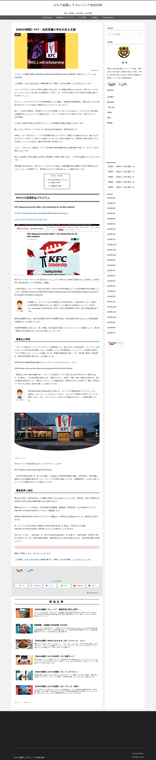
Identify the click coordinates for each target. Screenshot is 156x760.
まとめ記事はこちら (79, 83)
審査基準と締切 (56, 186)
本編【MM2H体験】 (32, 83)
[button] (92, 585)
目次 (53, 176)
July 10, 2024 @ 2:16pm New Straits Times (31, 219)
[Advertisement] (125, 143)
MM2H (19, 576)
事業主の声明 (55, 182)
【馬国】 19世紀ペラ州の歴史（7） (121, 172)
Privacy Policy (138, 753)
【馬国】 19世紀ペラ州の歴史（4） (121, 187)
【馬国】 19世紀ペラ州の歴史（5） (121, 182)
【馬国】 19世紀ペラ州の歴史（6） (121, 177)
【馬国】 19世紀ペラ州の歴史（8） (121, 166)
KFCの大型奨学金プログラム (58, 180)
